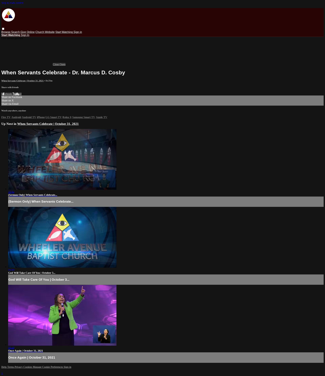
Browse (6, 32)
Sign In (25, 35)
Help (4, 367)
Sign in (77, 32)
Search (15, 32)
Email (18, 93)
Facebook (7, 93)
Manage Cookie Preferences (48, 367)
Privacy (19, 367)
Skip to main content (12, 2)
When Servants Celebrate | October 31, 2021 (22, 80)
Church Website (45, 32)
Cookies (28, 367)
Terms (11, 367)
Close (56, 64)
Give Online (27, 32)
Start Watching (64, 32)
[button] (3, 29)
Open (63, 64)
